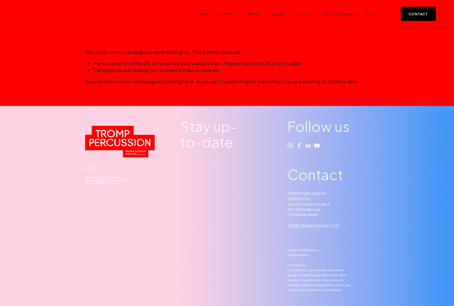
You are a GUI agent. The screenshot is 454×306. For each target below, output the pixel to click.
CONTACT (418, 14)
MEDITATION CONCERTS (338, 14)
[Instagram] (290, 145)
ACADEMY (278, 14)
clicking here (178, 81)
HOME (204, 14)
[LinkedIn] (308, 145)
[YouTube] (317, 145)
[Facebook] (299, 145)
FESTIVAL (254, 14)
